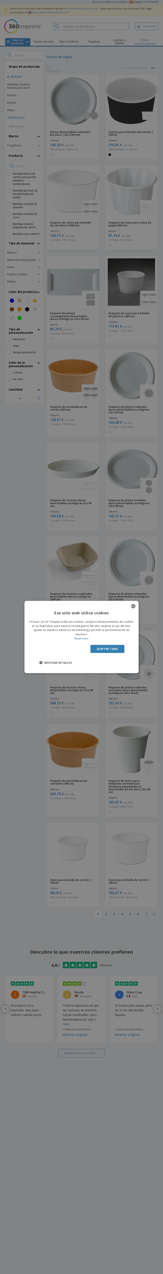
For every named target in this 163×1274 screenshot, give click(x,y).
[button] (55, 662)
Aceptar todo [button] (107, 649)
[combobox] (133, 606)
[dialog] (81, 637)
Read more (81, 638)
